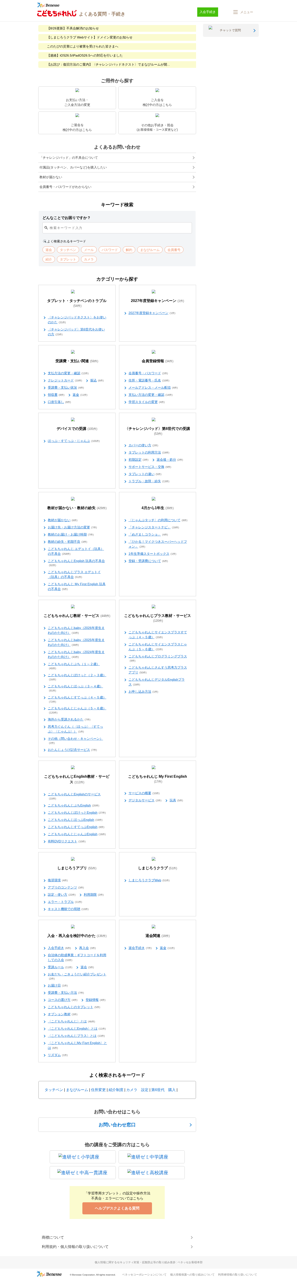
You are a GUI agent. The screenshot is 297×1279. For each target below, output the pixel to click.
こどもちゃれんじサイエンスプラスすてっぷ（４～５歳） (158, 634)
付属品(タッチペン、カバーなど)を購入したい (73, 167)
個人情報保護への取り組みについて (192, 1274)
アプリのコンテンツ (66, 887)
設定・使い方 (62, 894)
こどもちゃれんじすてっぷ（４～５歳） (77, 699)
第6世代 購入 (163, 1090)
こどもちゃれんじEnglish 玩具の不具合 (76, 563)
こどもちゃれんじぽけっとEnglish (77, 812)
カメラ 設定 (137, 1090)
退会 (87, 967)
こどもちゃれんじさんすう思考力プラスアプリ (158, 670)
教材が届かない (50, 177)
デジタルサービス (145, 800)
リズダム (58, 1055)
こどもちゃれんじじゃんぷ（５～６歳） (77, 710)
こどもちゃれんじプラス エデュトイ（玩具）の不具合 (74, 574)
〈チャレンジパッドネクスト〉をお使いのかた (77, 319)
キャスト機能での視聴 (68, 909)
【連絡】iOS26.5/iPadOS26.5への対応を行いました (85, 55)
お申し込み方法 (143, 691)
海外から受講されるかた (69, 719)
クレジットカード (65, 380)
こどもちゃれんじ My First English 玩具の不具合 (77, 586)
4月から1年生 (158, 508)
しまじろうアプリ (76, 868)
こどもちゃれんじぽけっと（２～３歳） (77, 677)
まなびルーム (77, 1090)
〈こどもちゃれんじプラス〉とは (76, 1036)
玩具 (176, 800)
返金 (80, 395)
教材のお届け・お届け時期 (71, 534)
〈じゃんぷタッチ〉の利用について (158, 520)
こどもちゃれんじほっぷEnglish (75, 820)
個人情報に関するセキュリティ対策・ (149, 1262)
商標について (53, 1237)
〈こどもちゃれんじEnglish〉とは (77, 1028)
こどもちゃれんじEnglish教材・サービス (77, 779)
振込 (97, 380)
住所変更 (98, 1090)
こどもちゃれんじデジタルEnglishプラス (157, 682)
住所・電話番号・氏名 (149, 380)
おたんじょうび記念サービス (72, 750)
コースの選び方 (62, 1000)
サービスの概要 (144, 793)
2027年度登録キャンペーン (157, 301)
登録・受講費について (148, 561)
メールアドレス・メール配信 (153, 387)
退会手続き (140, 948)
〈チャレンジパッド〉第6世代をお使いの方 (76, 331)
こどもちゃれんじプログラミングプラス (158, 658)
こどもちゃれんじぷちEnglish (73, 805)
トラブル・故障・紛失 (149, 481)
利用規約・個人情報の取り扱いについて (75, 1247)
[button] (242, 12)
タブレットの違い (145, 474)
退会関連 (157, 936)
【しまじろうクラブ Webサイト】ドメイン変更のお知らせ (89, 37)
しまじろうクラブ (157, 868)
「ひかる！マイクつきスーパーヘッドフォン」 (158, 544)
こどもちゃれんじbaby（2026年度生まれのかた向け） (76, 630)
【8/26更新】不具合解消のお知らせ (73, 28)
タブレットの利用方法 (149, 452)
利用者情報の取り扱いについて (237, 1274)
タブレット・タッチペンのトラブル (77, 303)
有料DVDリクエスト (67, 841)
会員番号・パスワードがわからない (65, 187)
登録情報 (96, 1000)
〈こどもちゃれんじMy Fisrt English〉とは (77, 1045)
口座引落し (59, 402)
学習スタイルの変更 (147, 402)
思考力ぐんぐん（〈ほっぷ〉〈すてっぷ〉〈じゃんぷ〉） (75, 729)
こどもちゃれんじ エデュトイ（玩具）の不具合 (76, 551)
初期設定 (138, 459)
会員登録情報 (157, 361)
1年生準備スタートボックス (152, 553)
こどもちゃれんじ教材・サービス (77, 616)
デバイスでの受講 (77, 429)
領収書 (56, 395)
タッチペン (54, 1090)
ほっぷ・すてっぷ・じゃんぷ (74, 441)
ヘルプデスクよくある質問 (117, 1208)
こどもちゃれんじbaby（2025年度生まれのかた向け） (76, 642)
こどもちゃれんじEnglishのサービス (74, 796)
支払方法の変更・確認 (68, 373)
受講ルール (60, 967)
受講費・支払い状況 (66, 387)
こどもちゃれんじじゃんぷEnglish (77, 834)
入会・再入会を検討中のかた (77, 936)
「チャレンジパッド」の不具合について (68, 157)
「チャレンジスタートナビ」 (154, 527)
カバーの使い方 (143, 445)
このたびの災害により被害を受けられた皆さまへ (82, 46)
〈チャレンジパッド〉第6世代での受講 (157, 431)
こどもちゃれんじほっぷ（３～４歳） (75, 688)
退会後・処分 (170, 459)
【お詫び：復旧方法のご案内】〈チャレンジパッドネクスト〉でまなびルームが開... (108, 64)
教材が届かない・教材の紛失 (77, 508)
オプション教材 (62, 1014)
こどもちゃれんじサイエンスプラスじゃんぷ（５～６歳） (158, 646)
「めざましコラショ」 (148, 534)
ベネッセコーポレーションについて (144, 1274)
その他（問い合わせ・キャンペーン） (75, 740)
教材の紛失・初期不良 (67, 541)
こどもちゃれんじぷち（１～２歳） (74, 666)
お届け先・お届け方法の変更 (72, 527)
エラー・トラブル (65, 902)
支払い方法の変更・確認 (151, 395)
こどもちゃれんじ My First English (157, 778)
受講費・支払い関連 (76, 361)
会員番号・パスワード (148, 373)
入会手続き (59, 948)
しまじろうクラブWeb (149, 880)
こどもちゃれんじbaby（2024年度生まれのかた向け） (76, 654)
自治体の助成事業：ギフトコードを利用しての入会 (77, 957)
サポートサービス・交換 (150, 467)
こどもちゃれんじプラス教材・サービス (157, 618)
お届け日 (58, 985)
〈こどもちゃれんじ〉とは (71, 1021)
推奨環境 (58, 880)
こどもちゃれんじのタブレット (74, 1007)
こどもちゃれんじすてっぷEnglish (76, 827)
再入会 (87, 948)
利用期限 (94, 894)
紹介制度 (116, 1090)
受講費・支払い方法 (66, 992)
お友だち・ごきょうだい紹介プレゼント (77, 976)
